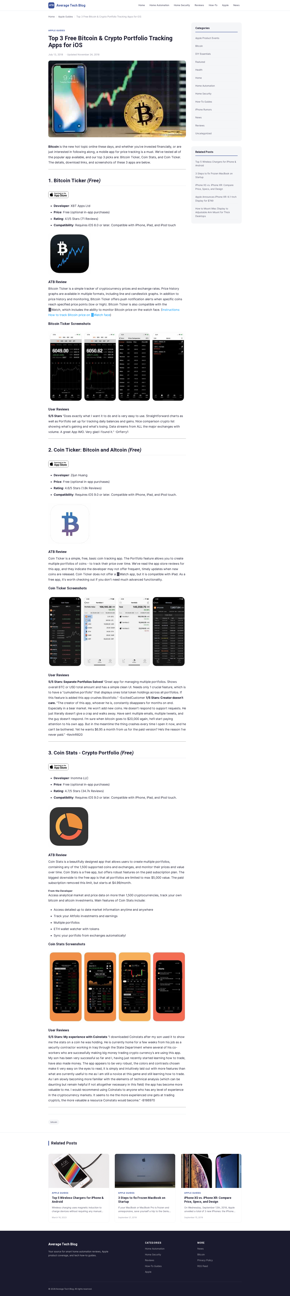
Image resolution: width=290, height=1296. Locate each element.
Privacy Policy (205, 1260)
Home (141, 5)
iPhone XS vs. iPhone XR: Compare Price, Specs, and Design (214, 187)
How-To (213, 5)
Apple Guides (65, 16)
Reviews (199, 5)
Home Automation (159, 5)
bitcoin (54, 1122)
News (236, 5)
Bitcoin (201, 1254)
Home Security (182, 5)
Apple (225, 5)
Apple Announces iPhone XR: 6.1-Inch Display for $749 (215, 198)
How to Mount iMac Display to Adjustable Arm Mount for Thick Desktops (212, 212)
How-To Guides (153, 1266)
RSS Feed (202, 1266)
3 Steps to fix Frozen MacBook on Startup (214, 175)
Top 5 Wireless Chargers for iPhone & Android (215, 163)
